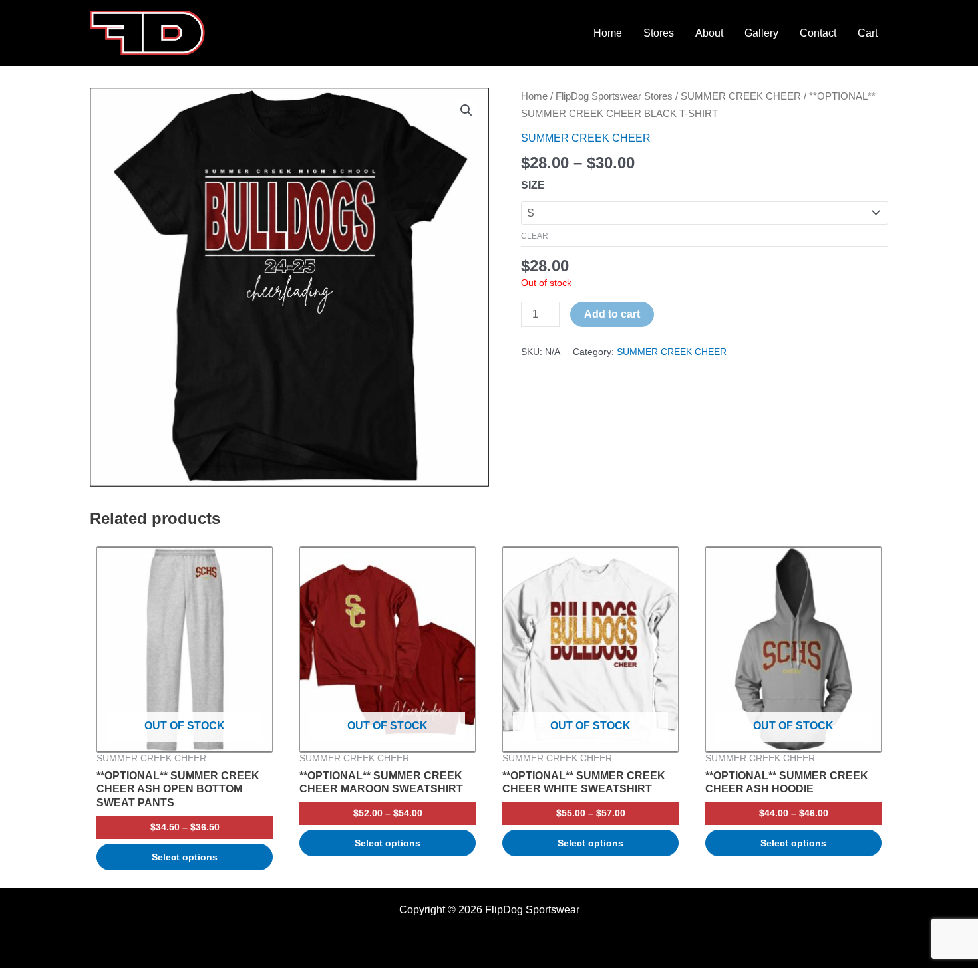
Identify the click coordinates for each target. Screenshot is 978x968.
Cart (868, 33)
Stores (658, 33)
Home (607, 33)
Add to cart (612, 314)
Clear (534, 236)
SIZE (533, 185)
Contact (818, 33)
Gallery (761, 33)
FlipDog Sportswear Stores (614, 96)
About (709, 33)
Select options (185, 857)
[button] (466, 110)
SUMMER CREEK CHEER (741, 96)
